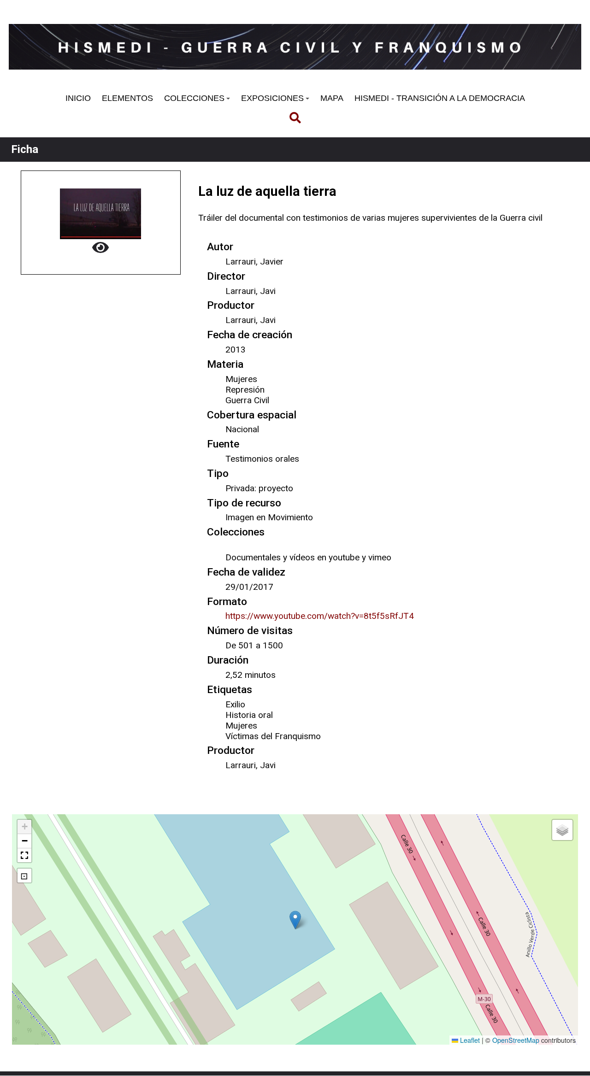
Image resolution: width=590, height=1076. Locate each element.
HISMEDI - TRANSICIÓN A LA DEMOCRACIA (439, 98)
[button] (295, 920)
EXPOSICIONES (272, 98)
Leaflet (469, 1040)
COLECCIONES (194, 98)
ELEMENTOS (127, 98)
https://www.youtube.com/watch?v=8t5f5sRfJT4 (319, 616)
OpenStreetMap (515, 1040)
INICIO (78, 98)
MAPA (331, 98)
